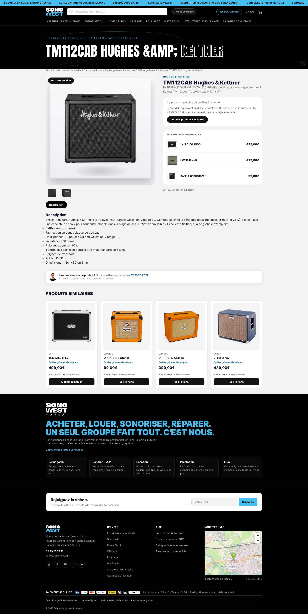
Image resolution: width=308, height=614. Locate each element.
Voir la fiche (126, 381)
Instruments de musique (63, 21)
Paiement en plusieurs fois (171, 551)
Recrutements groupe (142, 600)
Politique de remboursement (172, 545)
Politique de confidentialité (114, 600)
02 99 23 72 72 (139, 275)
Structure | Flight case (202, 21)
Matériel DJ (172, 21)
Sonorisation (94, 21)
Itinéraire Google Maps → (218, 579)
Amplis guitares (93, 70)
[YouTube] (65, 564)
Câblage (136, 21)
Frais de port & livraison (169, 533)
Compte (250, 11)
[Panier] (260, 12)
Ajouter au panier (71, 381)
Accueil (50, 70)
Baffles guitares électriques (152, 70)
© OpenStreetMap (254, 579)
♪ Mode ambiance (184, 11)
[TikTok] (73, 564)
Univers (113, 527)
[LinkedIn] (81, 564)
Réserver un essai (229, 11)
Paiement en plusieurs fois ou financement (209, 2)
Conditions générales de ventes (61, 600)
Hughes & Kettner (176, 76)
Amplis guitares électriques (120, 70)
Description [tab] (56, 204)
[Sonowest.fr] (54, 12)
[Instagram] (49, 564)
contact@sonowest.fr (58, 555)
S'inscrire (248, 501)
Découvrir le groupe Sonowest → (66, 449)
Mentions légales (89, 600)
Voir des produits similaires (187, 119)
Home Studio (117, 21)
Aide (159, 527)
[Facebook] (57, 564)
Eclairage (153, 21)
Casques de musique (237, 21)
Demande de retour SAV (170, 539)
